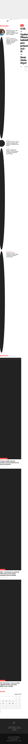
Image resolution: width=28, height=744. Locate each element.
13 (9, 703)
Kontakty (14, 730)
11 (3, 703)
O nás (18, 726)
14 (13, 703)
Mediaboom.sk (11, 726)
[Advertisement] (14, 9)
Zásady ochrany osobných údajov (14, 729)
